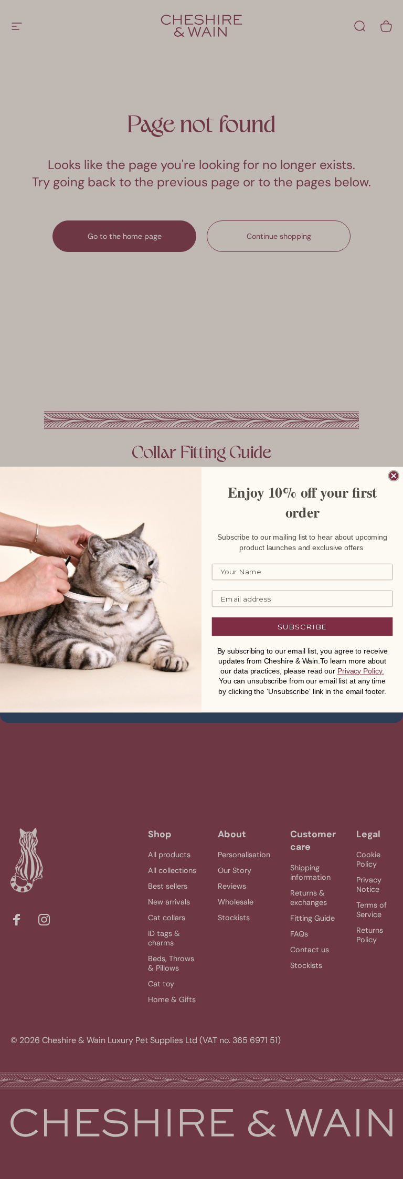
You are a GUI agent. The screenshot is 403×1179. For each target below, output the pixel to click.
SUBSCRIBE (302, 626)
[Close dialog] (393, 476)
